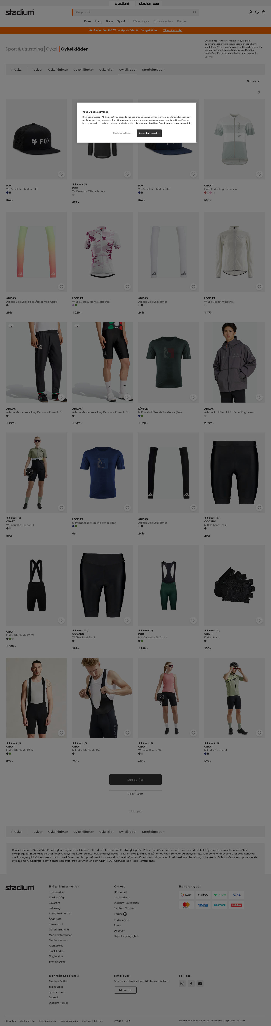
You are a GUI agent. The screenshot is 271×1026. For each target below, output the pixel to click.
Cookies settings (122, 133)
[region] (137, 123)
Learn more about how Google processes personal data (163, 123)
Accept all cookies (149, 133)
